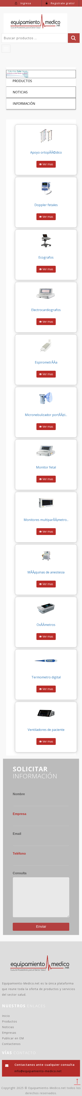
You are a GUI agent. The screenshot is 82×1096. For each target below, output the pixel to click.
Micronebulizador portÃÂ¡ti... (46, 415)
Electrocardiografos (46, 310)
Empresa (19, 814)
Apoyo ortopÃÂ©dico (46, 152)
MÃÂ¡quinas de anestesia (45, 572)
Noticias (8, 1027)
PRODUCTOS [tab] (22, 81)
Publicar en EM (13, 1038)
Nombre (19, 794)
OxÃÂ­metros (46, 625)
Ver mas (47, 164)
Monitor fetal (46, 467)
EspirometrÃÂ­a (46, 362)
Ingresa (25, 3)
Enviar (41, 927)
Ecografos (46, 257)
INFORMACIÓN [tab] (24, 103)
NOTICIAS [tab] (20, 92)
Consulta (19, 873)
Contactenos (11, 1044)
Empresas (9, 1033)
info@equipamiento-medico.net (38, 1071)
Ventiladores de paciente (46, 729)
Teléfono (19, 853)
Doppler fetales (46, 205)
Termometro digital (46, 677)
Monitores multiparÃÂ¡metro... (46, 520)
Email (17, 833)
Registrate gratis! (62, 3)
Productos (9, 1021)
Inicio (6, 1016)
